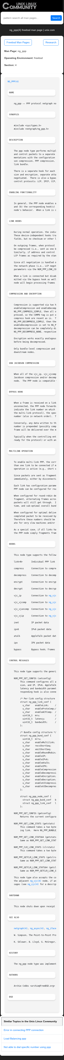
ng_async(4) (37, 928)
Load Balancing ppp (15, 1038)
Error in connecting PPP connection (24, 1030)
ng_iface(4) (53, 928)
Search (56, 17)
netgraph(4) (21, 928)
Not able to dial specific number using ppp (27, 1047)
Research (51, 42)
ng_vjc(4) (54, 595)
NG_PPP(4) (13, 81)
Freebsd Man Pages (18, 42)
